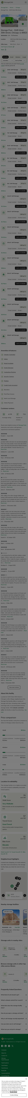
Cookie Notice (13, 1092)
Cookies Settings (14, 1095)
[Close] (26, 1079)
